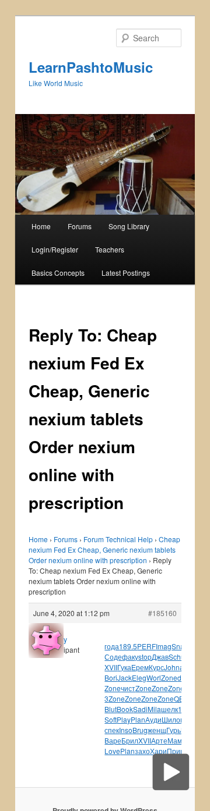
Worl (153, 677)
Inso (125, 730)
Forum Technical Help (118, 539)
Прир (175, 751)
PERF (146, 646)
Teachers (109, 249)
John (172, 667)
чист (128, 688)
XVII (110, 667)
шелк (169, 709)
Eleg (139, 677)
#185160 (162, 613)
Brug (140, 730)
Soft (110, 719)
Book (125, 709)
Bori (110, 677)
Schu (177, 656)
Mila (154, 709)
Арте (159, 740)
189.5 (128, 646)
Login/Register (55, 249)
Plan (138, 719)
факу (130, 656)
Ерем (140, 667)
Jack (124, 677)
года (111, 646)
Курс (156, 667)
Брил (129, 740)
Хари (158, 751)
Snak (180, 646)
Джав (160, 656)
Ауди (153, 719)
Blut (110, 709)
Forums (80, 226)
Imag (164, 646)
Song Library (128, 226)
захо (142, 751)
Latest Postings (126, 273)
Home (41, 226)
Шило (171, 719)
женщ (157, 730)
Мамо (176, 740)
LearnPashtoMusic (91, 67)
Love (112, 751)
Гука (124, 667)
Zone (169, 677)
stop (145, 656)
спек (111, 730)
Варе (112, 740)
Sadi (140, 709)
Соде (113, 656)
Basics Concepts (58, 273)
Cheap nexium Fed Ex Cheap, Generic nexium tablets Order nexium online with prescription (104, 549)
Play (124, 719)
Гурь (173, 730)
